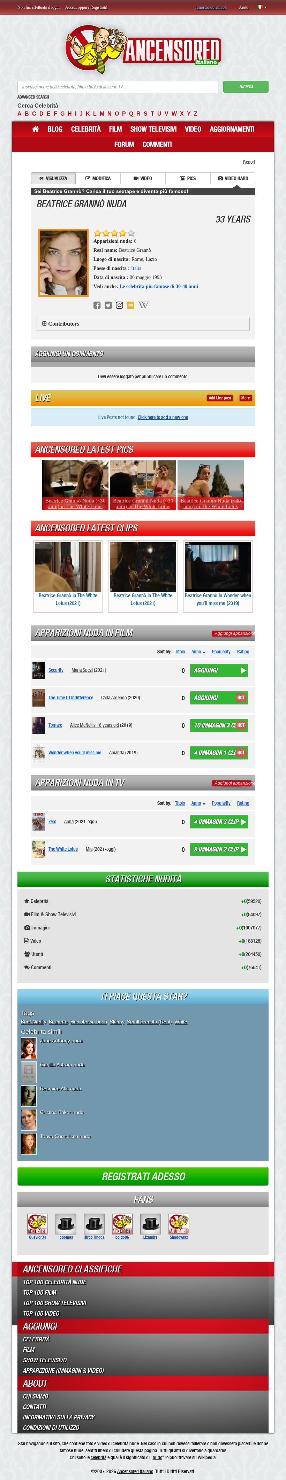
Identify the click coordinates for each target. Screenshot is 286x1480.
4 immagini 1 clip (216, 753)
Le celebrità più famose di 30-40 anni (159, 286)
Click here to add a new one (163, 417)
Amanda (116, 752)
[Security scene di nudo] (39, 670)
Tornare (55, 725)
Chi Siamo (35, 1396)
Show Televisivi (153, 129)
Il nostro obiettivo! (210, 7)
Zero (52, 821)
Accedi (71, 7)
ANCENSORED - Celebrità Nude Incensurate (143, 49)
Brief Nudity (33, 1022)
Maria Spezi (82, 670)
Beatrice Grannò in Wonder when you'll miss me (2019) (218, 599)
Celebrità (85, 129)
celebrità (98, 1457)
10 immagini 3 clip (217, 725)
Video (193, 129)
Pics (191, 178)
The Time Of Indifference (70, 697)
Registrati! (98, 7)
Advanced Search (33, 97)
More (245, 398)
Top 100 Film (39, 1292)
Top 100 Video (41, 1313)
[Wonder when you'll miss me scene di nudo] (39, 753)
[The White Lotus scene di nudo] (39, 849)
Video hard (236, 178)
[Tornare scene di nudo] (39, 725)
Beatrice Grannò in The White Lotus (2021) (68, 599)
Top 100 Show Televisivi (54, 1303)
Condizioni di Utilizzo (51, 1428)
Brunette (58, 1022)
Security (55, 670)
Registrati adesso (143, 1176)
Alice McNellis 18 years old (94, 725)
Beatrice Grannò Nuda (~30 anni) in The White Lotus (75, 503)
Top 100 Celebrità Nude (54, 1282)
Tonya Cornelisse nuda (65, 1136)
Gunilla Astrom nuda (62, 1064)
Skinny (117, 1022)
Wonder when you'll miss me (74, 752)
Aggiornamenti (232, 129)
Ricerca (246, 86)
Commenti (157, 144)
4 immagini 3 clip (216, 822)
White (181, 1022)
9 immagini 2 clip (216, 849)
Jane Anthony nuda (61, 1040)
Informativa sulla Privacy (58, 1417)
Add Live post (220, 398)
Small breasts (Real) (149, 1022)
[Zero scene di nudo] (39, 822)
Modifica (101, 178)
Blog (55, 129)
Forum (124, 144)
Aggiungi (205, 670)
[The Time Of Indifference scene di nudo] (39, 698)
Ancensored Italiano (135, 1471)
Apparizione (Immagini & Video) (63, 1370)
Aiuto (243, 7)
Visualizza (56, 178)
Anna (69, 821)
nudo (157, 1457)
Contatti (34, 1407)
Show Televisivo (44, 1360)
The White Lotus (63, 849)
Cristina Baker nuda (62, 1112)
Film (115, 129)
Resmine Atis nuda (60, 1088)
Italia (136, 268)
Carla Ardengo (114, 697)
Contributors (63, 324)
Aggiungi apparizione (235, 633)
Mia (89, 849)
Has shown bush (88, 1022)
